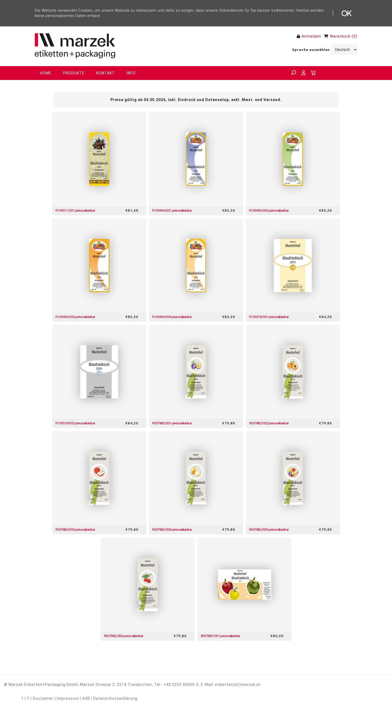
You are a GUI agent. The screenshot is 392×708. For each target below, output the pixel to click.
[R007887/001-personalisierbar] (244, 584)
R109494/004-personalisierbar (171, 317)
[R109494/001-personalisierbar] (196, 159)
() (354, 36)
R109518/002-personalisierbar (75, 423)
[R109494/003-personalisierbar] (99, 265)
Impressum (68, 698)
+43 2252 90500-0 (181, 684)
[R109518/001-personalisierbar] (293, 265)
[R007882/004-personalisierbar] (196, 478)
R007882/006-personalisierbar (123, 636)
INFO (131, 73)
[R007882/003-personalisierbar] (99, 478)
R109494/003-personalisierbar (75, 317)
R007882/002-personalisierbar (268, 423)
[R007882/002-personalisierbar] (293, 372)
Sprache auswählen (311, 50)
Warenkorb (340, 36)
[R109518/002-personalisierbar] (99, 372)
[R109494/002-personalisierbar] (293, 159)
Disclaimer (43, 698)
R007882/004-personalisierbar (171, 529)
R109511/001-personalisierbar (75, 210)
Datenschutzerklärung (115, 698)
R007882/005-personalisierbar (268, 529)
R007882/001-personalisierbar (171, 423)
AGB (86, 698)
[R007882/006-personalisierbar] (148, 584)
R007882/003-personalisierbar (75, 529)
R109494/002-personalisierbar (268, 210)
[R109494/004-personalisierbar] (196, 265)
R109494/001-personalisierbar (171, 210)
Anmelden (311, 36)
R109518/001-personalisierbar (268, 317)
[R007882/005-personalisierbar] (293, 478)
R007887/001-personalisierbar (220, 636)
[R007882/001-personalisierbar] (196, 372)
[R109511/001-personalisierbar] (99, 159)
